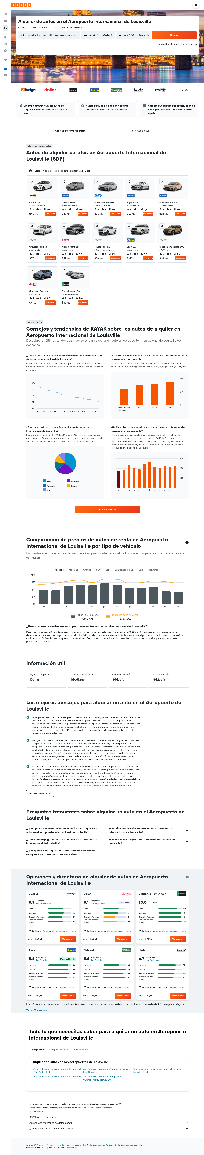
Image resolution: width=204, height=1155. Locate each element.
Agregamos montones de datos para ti (50, 1122)
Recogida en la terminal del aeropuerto (178, 44)
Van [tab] (107, 569)
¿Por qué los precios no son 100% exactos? (53, 1128)
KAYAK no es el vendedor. (43, 1117)
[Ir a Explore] (5, 37)
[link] (107, 509)
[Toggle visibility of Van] (46, 490)
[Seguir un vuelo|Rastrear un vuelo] (5, 44)
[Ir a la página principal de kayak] (21, 5)
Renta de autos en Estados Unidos (71, 1145)
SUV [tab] (98, 569)
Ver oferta (50, 214)
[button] (5, 4)
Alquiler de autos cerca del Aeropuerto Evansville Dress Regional (157, 1070)
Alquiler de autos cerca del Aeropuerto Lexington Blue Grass (107, 1070)
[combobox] (33, 27)
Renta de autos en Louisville (130, 1145)
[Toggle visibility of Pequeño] (49, 485)
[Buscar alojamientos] (5, 21)
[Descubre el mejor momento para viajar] (5, 50)
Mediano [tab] (73, 569)
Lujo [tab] (141, 569)
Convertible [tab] (154, 569)
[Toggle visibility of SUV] (47, 481)
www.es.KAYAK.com (34, 1145)
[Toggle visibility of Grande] (72, 485)
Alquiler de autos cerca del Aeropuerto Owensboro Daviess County (102, 1078)
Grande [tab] (87, 569)
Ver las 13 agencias (36, 1009)
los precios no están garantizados (98, 1107)
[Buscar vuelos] (5, 14)
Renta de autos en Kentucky (102, 1145)
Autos (49, 1145)
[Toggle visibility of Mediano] (73, 481)
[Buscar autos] (5, 28)
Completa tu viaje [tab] (58, 1049)
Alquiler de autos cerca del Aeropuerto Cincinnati (57, 1076)
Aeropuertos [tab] (37, 1049)
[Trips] (5, 60)
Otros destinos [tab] (80, 1049)
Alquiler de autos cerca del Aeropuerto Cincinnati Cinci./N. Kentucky (57, 1070)
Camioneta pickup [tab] (124, 569)
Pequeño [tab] (59, 569)
